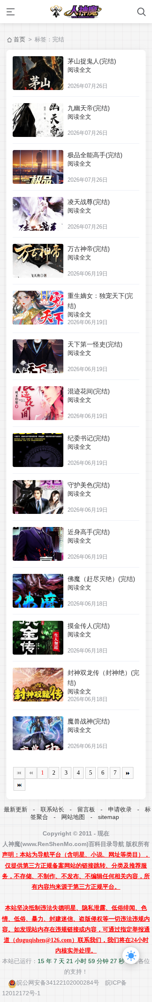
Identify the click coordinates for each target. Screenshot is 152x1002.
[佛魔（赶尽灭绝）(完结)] (38, 591)
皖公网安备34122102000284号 (57, 982)
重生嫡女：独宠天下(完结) (100, 300)
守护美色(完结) (89, 485)
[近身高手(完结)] (38, 544)
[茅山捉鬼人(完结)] (38, 73)
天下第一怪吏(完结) (95, 344)
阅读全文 (79, 69)
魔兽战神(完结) (89, 721)
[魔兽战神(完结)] (38, 733)
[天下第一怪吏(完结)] (38, 356)
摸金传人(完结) (89, 625)
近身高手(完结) (89, 531)
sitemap (108, 817)
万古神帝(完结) (89, 248)
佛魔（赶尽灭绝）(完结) (101, 578)
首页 (19, 39)
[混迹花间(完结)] (38, 403)
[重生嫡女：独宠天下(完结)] (38, 308)
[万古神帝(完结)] (38, 261)
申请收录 (120, 809)
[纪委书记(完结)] (38, 450)
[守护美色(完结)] (38, 497)
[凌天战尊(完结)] (38, 214)
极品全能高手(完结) (95, 154)
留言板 (86, 809)
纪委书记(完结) (89, 438)
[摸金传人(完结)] (38, 638)
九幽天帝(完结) (89, 108)
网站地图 (73, 817)
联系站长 (52, 809)
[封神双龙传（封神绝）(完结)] (38, 685)
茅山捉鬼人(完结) (92, 61)
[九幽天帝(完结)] (38, 120)
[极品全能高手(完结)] (38, 167)
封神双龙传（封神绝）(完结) (103, 677)
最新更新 (15, 809)
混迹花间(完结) (89, 391)
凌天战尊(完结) (89, 201)
